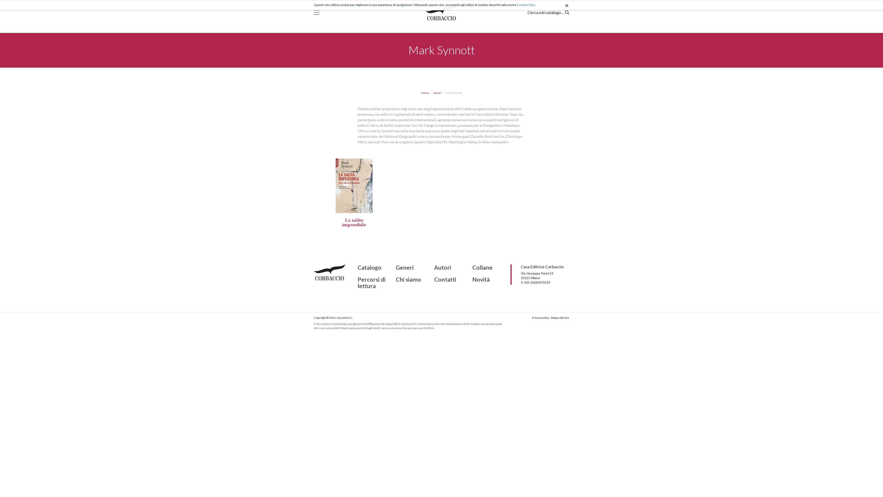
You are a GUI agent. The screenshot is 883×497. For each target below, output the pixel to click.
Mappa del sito (560, 317)
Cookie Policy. (526, 5)
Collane (482, 267)
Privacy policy (540, 317)
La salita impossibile (354, 222)
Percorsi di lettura (372, 282)
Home (425, 93)
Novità (481, 279)
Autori (437, 93)
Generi (405, 267)
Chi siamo (408, 279)
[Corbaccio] (441, 12)
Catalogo (369, 267)
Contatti (445, 279)
